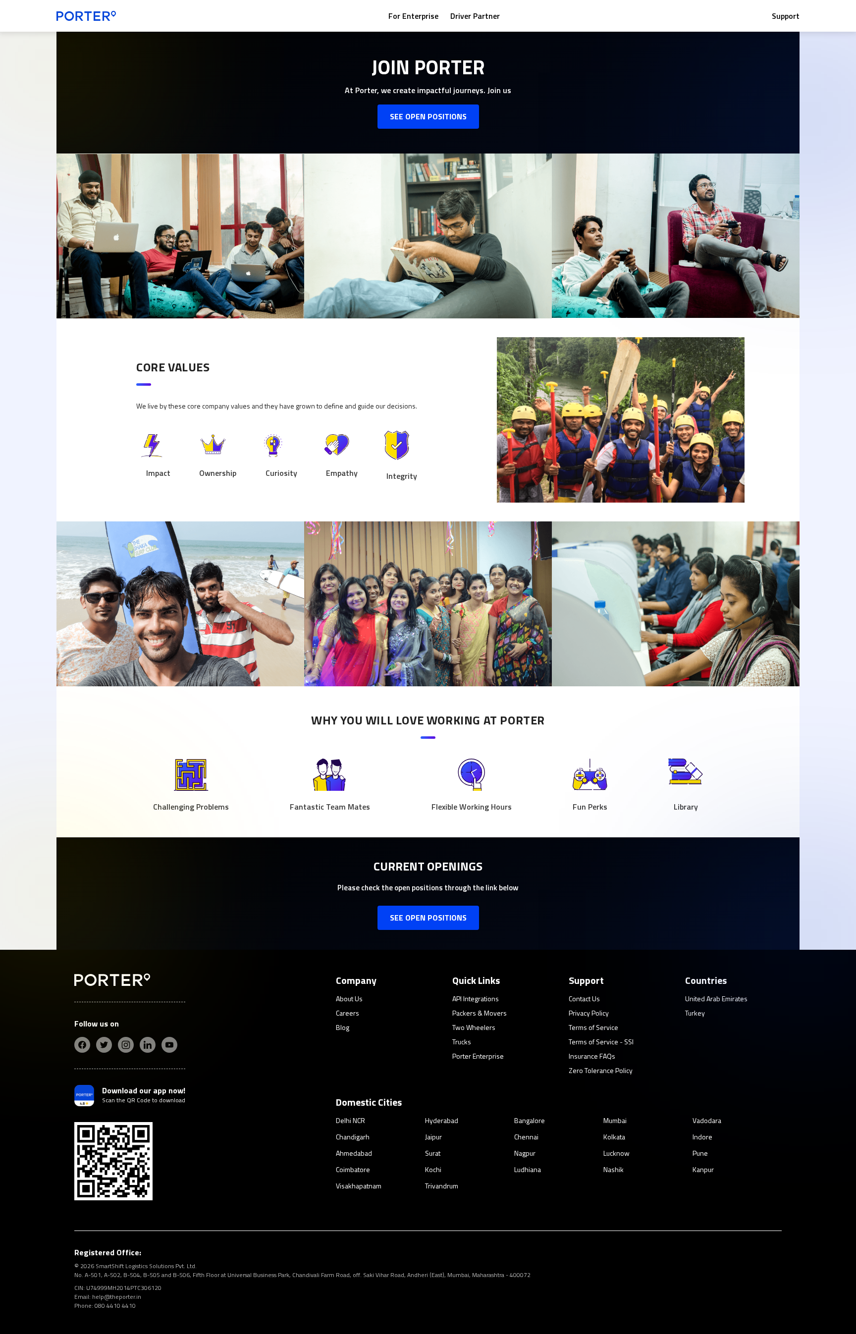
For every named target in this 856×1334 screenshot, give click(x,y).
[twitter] (104, 1045)
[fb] (82, 1045)
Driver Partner (475, 16)
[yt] (169, 1045)
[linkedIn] (148, 1045)
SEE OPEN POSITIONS (428, 116)
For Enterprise (413, 16)
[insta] (126, 1045)
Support (786, 16)
